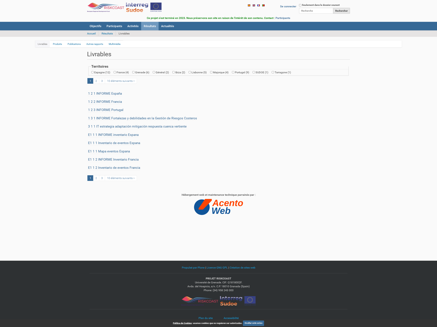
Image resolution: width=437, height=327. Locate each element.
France (123, 72)
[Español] (249, 5)
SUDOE (262, 72)
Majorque (221, 72)
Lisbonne (199, 72)
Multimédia (115, 44)
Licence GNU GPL (217, 267)
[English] (254, 5)
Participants (283, 18)
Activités (133, 26)
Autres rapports (94, 44)
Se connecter (288, 6)
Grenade (142, 72)
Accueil (91, 33)
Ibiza (180, 72)
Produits (57, 44)
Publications (74, 44)
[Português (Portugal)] (263, 5)
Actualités (167, 26)
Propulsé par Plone (193, 267)
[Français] (124, 7)
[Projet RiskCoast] (218, 300)
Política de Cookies (182, 323)
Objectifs (95, 26)
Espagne (102, 72)
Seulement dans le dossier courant (321, 5)
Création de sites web (242, 267)
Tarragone (283, 72)
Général (162, 72)
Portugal (242, 72)
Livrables (42, 44)
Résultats (150, 26)
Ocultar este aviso (253, 323)
